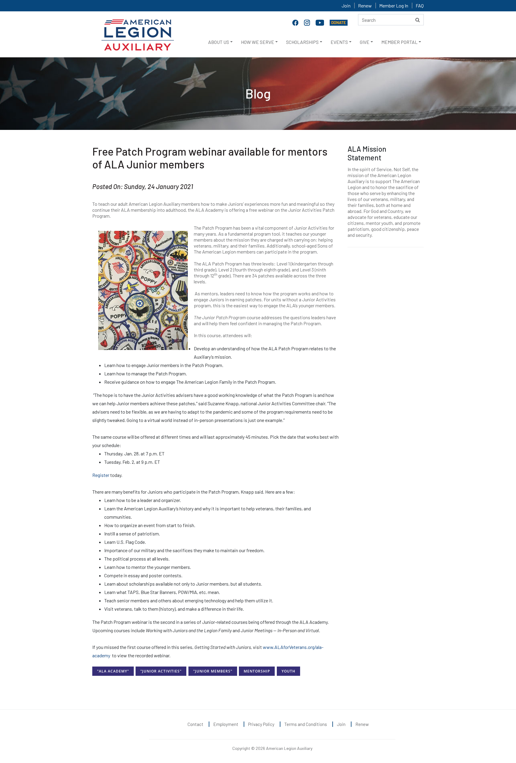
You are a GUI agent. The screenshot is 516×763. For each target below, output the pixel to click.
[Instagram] (307, 22)
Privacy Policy (261, 724)
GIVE (364, 42)
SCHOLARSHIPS (302, 42)
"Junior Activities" (161, 671)
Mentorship (257, 671)
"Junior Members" (212, 671)
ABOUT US (218, 42)
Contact (195, 724)
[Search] (417, 19)
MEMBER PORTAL (399, 42)
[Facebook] (296, 22)
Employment (225, 724)
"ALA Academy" (113, 671)
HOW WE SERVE (257, 42)
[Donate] (339, 22)
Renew (365, 5)
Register (100, 475)
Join (346, 5)
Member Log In (393, 5)
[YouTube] (320, 22)
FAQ (420, 5)
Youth (288, 671)
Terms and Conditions (305, 724)
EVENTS (339, 42)
